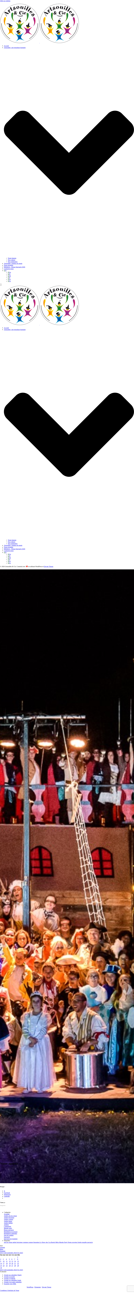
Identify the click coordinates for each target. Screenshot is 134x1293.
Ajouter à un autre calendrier (13, 1282)
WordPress (30, 1287)
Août (5, 1253)
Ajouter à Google (9, 1277)
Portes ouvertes (73, 1242)
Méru (57, 1242)
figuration (36, 1242)
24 (3, 1265)
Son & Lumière (9, 1235)
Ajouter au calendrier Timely (13, 1275)
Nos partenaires (12, 262)
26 (10, 1265)
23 (1, 1265)
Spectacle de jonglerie (10, 1239)
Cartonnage (7, 1226)
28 (15, 1265)
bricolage (20, 1242)
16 (1, 1263)
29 (18, 1265)
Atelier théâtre (8, 1223)
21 (15, 1263)
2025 (21, 1253)
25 (7, 1265)
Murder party (8, 1228)
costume (25, 1242)
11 (6, 1261)
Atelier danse (8, 1221)
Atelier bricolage (9, 1217)
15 (18, 1261)
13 (12, 1261)
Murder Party (63, 1242)
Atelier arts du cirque (10, 1216)
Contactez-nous (9, 269)
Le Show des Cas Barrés (47, 1242)
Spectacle (7, 1237)
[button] (3, 1271)
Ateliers (6, 1225)
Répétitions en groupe (10, 1232)
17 (3, 1263)
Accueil (6, 46)
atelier (15, 1242)
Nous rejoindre (8, 265)
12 (10, 1261)
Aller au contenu (5, 1)
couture (30, 1242)
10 (3, 1261)
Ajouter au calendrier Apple (12, 1280)
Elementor (37, 1287)
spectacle (90, 1242)
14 (15, 1261)
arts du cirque (8, 1242)
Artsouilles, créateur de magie (13, 263)
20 (12, 1263)
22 (18, 1263)
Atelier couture (8, 1219)
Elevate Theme (48, 566)
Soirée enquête (82, 1242)
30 (1, 1268)
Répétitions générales (10, 1233)
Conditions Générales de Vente (9, 1290)
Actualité (7, 1214)
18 (7, 1263)
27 (12, 1265)
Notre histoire (12, 258)
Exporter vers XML (10, 1284)
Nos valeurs (11, 260)
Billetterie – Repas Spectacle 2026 (14, 267)
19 (10, 1263)
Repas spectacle (9, 1230)
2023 (1, 1253)
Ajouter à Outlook (9, 1278)
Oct (18, 1253)
